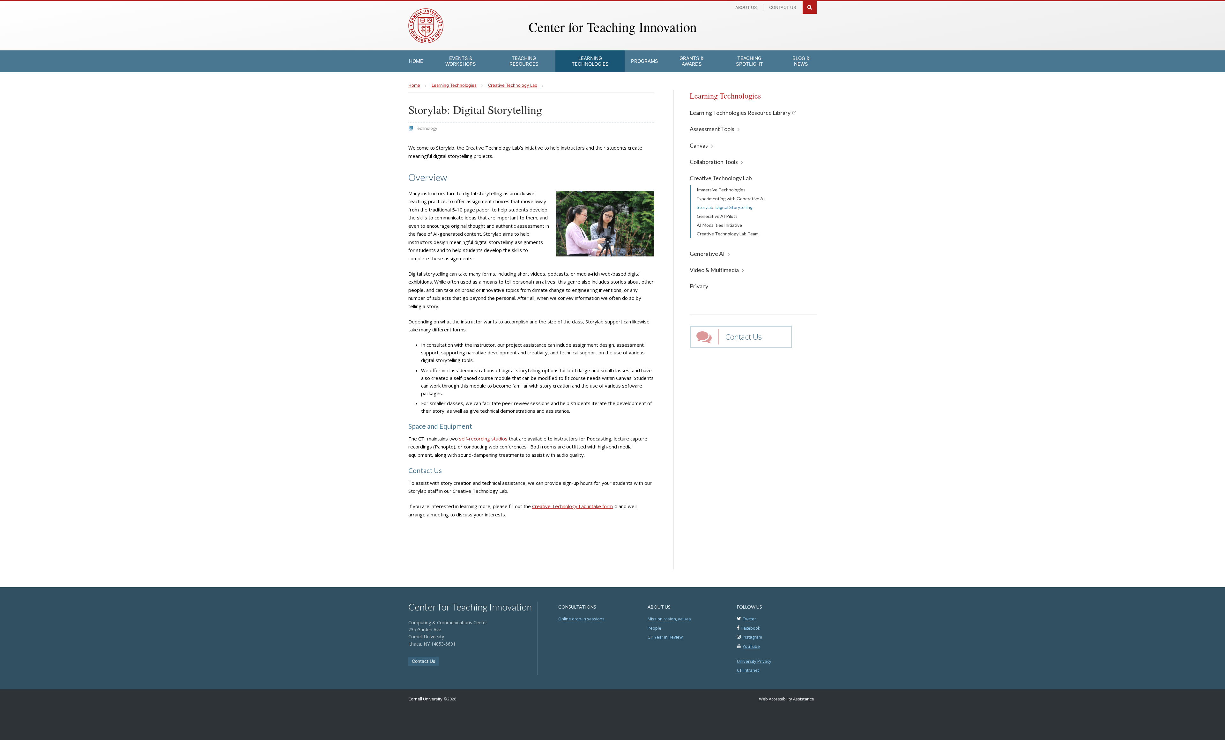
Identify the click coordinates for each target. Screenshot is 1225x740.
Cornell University (425, 699)
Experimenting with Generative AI (731, 198)
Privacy (699, 286)
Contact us (782, 7)
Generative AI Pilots (717, 216)
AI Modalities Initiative (719, 225)
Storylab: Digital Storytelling (725, 207)
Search (810, 7)
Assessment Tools (712, 128)
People (654, 628)
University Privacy (754, 661)
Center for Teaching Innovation (613, 27)
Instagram (752, 637)
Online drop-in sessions (581, 619)
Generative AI (707, 253)
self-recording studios (483, 438)
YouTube (751, 646)
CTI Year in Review (665, 637)
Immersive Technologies (721, 189)
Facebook (750, 628)
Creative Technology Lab (721, 177)
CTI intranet (748, 670)
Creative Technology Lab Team (728, 233)
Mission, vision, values (669, 619)
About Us (746, 7)
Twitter (749, 619)
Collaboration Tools (714, 161)
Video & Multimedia (714, 269)
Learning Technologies (725, 96)
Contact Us (743, 336)
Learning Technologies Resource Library (740, 112)
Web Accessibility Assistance (786, 699)
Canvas (699, 145)
